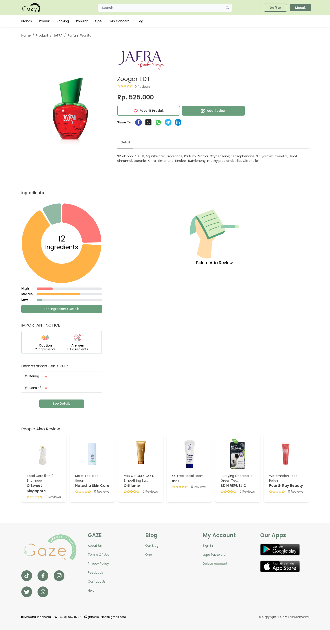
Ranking (63, 21)
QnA (98, 21)
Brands (26, 21)
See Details (61, 403)
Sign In (208, 545)
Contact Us (97, 581)
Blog (140, 21)
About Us (95, 545)
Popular (82, 21)
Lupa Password (214, 554)
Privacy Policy (98, 563)
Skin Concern (119, 21)
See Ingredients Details (61, 309)
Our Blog (151, 545)
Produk (44, 21)
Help (91, 590)
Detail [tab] (125, 142)
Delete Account (215, 563)
